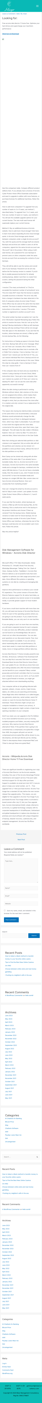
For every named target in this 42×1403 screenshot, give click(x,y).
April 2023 (8, 1022)
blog (6, 1125)
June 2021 (8, 1095)
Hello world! (29, 995)
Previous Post (21, 834)
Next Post (21, 840)
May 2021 (8, 1098)
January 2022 (10, 1072)
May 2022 (8, 1058)
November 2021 (10, 1078)
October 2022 (10, 1042)
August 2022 (9, 1048)
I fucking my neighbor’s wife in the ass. (18, 975)
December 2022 (10, 1035)
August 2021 (9, 1088)
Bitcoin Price (9, 1122)
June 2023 (9, 1015)
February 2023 (10, 1029)
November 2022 (10, 1038)
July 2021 (8, 1091)
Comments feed (7, 1370)
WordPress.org (7, 1373)
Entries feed (6, 1367)
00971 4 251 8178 (8, 1387)
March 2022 (9, 1065)
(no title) (8, 965)
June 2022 (8, 1055)
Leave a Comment (8, 14)
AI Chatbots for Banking (13, 1118)
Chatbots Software (11, 1128)
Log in (4, 1363)
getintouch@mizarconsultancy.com (34, 1387)
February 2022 (10, 1068)
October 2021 (10, 1081)
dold (17, 14)
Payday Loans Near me (13, 1135)
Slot (6, 1138)
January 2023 (10, 1032)
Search (4, 932)
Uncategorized (10, 1141)
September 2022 (11, 1045)
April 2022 (8, 1062)
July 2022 (8, 1052)
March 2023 (9, 1025)
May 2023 (8, 1019)
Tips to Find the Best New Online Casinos (19, 962)
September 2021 (11, 1085)
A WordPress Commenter (14, 995)
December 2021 (10, 1075)
